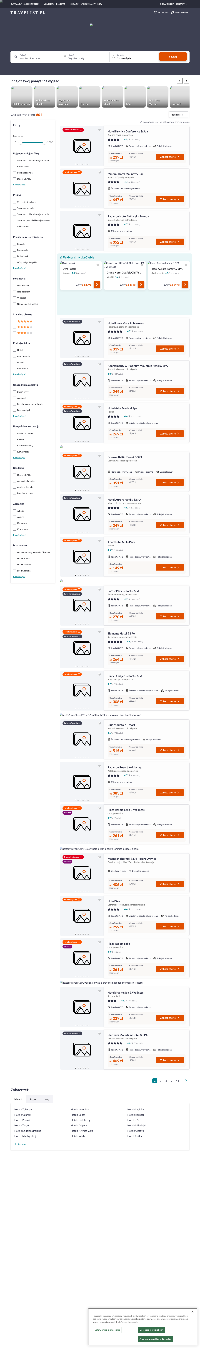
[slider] (20, 142)
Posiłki (17, 195)
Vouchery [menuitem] (49, 4)
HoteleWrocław (80, 1109)
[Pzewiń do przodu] (179, 81)
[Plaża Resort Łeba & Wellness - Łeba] (82, 824)
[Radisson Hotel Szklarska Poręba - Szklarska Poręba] (82, 231)
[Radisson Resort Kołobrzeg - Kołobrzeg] (82, 782)
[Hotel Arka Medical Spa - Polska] (82, 423)
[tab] (75, 164)
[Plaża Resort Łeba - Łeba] (82, 958)
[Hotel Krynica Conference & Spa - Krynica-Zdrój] (82, 146)
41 (177, 1080)
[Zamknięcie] (192, 1311)
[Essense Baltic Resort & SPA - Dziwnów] (82, 472)
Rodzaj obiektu (21, 343)
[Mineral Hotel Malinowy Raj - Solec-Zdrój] (82, 188)
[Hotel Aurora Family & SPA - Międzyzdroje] (82, 514)
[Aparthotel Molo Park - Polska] (82, 557)
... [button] (171, 1080)
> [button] (187, 1081)
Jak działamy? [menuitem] (88, 4)
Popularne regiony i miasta (28, 237)
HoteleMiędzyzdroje (25, 1136)
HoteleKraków (135, 1109)
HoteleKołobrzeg (80, 1120)
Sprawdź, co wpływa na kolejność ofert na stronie (166, 122)
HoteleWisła (78, 1136)
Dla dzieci (18, 467)
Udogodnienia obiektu (25, 384)
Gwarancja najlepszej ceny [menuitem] (24, 4)
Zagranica (18, 503)
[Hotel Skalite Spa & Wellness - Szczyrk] (82, 1007)
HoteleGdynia (79, 1125)
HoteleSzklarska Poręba (27, 1130)
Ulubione (163, 12)
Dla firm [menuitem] (60, 4)
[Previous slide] (63, 146)
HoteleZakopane (23, 1109)
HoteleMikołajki (136, 1125)
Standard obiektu (22, 314)
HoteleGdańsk (22, 1114)
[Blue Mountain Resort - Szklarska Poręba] (82, 739)
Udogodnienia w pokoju (26, 426)
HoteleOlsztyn (135, 1130)
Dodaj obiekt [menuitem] (167, 4)
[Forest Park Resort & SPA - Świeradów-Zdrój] (82, 606)
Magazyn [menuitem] (74, 4)
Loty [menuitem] (100, 4)
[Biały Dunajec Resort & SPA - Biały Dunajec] (82, 691)
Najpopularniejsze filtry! (26, 153)
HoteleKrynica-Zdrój (82, 1130)
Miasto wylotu (21, 545)
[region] (82, 146)
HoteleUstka (134, 1136)
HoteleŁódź (134, 1120)
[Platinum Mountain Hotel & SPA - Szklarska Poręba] (82, 1050)
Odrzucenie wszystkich (151, 1330)
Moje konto (181, 12)
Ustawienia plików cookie (107, 1330)
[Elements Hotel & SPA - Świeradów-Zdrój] (82, 648)
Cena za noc (18, 136)
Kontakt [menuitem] (180, 4)
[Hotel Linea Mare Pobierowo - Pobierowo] (82, 338)
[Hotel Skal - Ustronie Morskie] (82, 916)
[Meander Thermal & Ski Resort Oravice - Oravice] (82, 873)
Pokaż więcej (19, 184)
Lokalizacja (19, 278)
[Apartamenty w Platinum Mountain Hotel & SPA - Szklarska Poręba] (82, 380)
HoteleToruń (21, 1125)
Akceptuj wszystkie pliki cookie (155, 1339)
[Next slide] (100, 146)
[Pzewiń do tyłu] (186, 81)
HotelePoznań (22, 1120)
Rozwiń (22, 1144)
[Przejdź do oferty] (97, 284)
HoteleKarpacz (135, 1114)
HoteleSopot (78, 1114)
